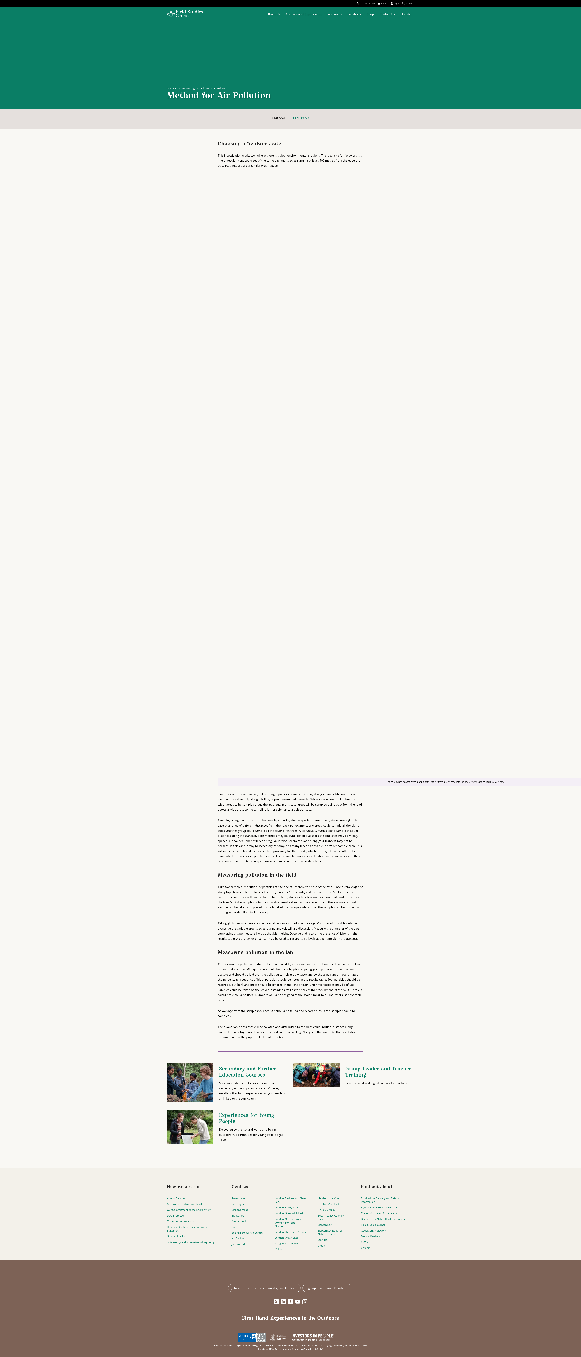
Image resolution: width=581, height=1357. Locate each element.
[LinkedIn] (283, 1301)
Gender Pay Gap (176, 1236)
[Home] (185, 14)
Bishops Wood (240, 1210)
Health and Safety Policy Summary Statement (187, 1228)
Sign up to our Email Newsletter (379, 1207)
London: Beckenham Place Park (290, 1200)
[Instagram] (304, 1301)
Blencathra (238, 1215)
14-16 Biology (188, 88)
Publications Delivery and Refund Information (380, 1200)
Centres (240, 1187)
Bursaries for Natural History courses (383, 1219)
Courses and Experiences (304, 14)
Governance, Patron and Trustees (186, 1204)
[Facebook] (290, 1301)
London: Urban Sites (286, 1237)
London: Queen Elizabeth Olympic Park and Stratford (289, 1222)
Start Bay (323, 1240)
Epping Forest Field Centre (247, 1232)
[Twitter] (276, 1301)
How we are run (184, 1187)
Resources (334, 14)
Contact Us (387, 14)
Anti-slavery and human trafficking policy (191, 1242)
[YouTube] (297, 1301)
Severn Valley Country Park (331, 1217)
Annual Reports (176, 1198)
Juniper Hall (238, 1244)
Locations (354, 14)
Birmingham (239, 1204)
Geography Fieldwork (373, 1230)
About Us (273, 14)
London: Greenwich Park (289, 1213)
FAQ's (364, 1242)
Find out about (376, 1187)
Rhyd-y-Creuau (326, 1210)
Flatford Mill (239, 1238)
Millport (279, 1249)
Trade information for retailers (379, 1213)
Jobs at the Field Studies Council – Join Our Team (264, 1288)
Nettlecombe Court (329, 1198)
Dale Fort (237, 1227)
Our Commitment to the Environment (189, 1210)
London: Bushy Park (286, 1207)
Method (278, 117)
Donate (406, 14)
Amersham (238, 1198)
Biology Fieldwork (371, 1236)
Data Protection (176, 1215)
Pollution (204, 88)
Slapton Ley (325, 1225)
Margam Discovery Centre (290, 1243)
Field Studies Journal (373, 1225)
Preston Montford (328, 1204)
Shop (370, 14)
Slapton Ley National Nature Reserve (330, 1232)
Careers (365, 1248)
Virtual (321, 1245)
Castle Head (239, 1221)
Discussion (300, 117)
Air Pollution (220, 88)
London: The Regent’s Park (290, 1232)
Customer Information (180, 1221)
